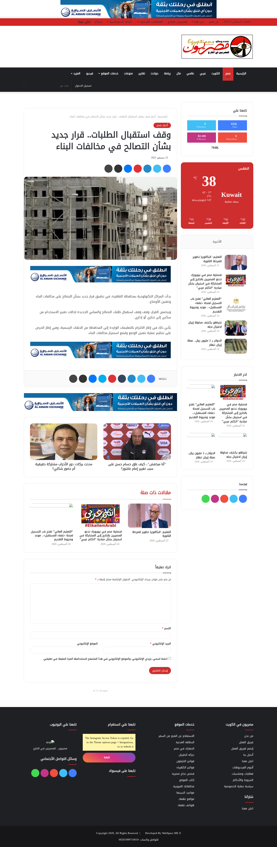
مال (178, 73)
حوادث (154, 73)
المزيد (76, 73)
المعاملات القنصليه (151, 22)
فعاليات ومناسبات (242, 773)
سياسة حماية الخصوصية (238, 786)
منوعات (128, 73)
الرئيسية (241, 73)
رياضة (167, 73)
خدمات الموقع (109, 73)
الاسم (166, 628)
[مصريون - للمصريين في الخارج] (217, 46)
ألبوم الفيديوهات (242, 767)
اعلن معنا (84, 22)
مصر (228, 73)
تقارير (141, 73)
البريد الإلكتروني (160, 643)
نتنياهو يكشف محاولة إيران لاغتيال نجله (205, 325)
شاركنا (98, 22)
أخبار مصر (150, 116)
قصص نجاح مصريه (183, 773)
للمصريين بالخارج (177, 22)
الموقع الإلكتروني (87, 643)
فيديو (89, 73)
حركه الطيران (186, 754)
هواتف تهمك (186, 805)
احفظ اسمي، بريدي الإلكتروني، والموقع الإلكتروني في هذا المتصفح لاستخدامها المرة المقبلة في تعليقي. (105, 658)
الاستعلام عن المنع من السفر (176, 736)
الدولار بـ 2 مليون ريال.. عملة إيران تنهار (204, 343)
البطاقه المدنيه (185, 742)
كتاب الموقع (186, 780)
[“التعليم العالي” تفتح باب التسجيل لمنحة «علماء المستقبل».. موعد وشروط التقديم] (51, 515)
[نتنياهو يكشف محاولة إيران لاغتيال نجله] (236, 328)
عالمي (190, 73)
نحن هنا (199, 22)
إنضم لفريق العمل (242, 748)
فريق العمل (246, 742)
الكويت (216, 73)
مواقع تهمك (186, 798)
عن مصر (214, 22)
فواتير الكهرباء (185, 767)
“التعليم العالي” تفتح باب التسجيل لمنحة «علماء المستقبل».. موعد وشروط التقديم (52, 535)
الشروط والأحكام (243, 780)
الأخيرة (217, 241)
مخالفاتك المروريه (183, 786)
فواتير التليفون (185, 761)
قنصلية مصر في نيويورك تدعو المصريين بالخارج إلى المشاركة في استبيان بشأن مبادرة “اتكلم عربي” (100, 535)
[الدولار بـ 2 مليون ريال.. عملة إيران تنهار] (236, 346)
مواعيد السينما (185, 792)
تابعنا (107, 757)
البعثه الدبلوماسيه (121, 22)
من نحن (248, 736)
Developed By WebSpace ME (161, 833)
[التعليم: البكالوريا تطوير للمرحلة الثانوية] (149, 515)
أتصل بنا (248, 754)
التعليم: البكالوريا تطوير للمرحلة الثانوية (151, 534)
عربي (203, 73)
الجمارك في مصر (184, 748)
